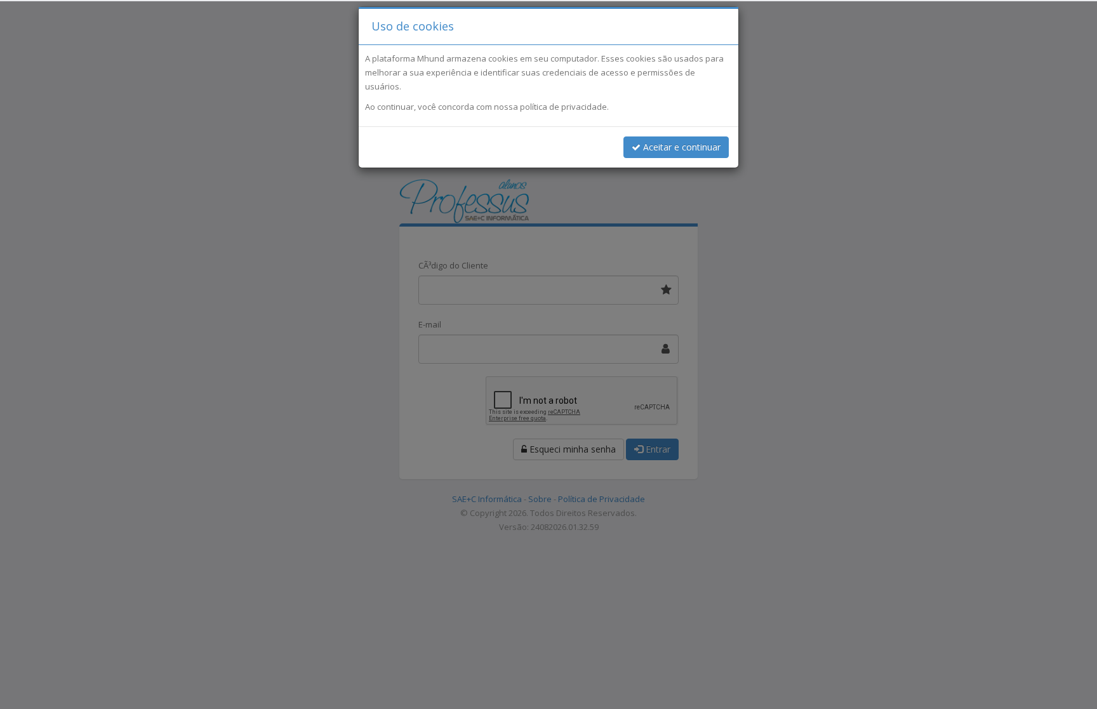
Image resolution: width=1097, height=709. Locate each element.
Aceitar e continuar (681, 147)
